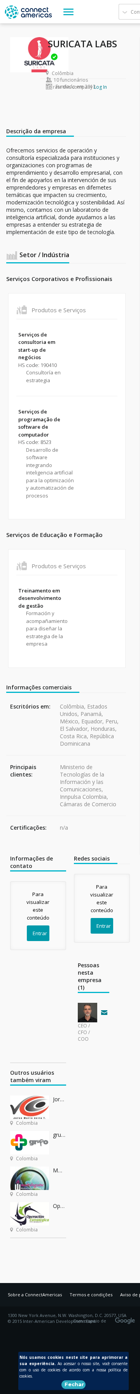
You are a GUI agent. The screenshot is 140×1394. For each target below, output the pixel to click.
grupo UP (59, 1134)
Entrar (40, 933)
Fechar (74, 1384)
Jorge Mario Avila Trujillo (59, 1099)
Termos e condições (91, 1294)
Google (126, 1318)
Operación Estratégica (59, 1206)
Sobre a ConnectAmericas (35, 1294)
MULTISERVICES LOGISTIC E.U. (59, 1170)
